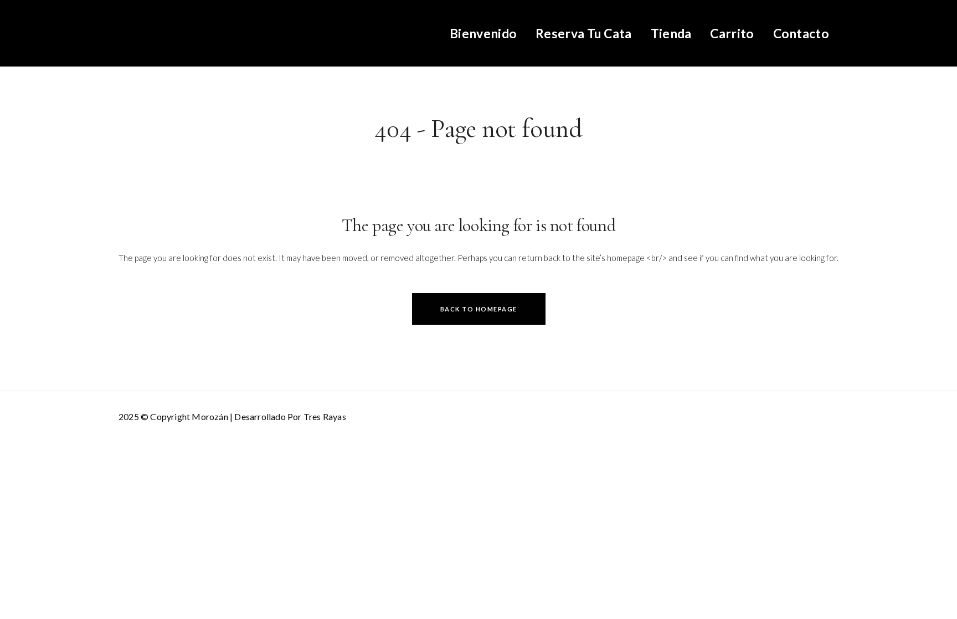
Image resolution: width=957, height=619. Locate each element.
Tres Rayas (324, 416)
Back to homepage (478, 309)
